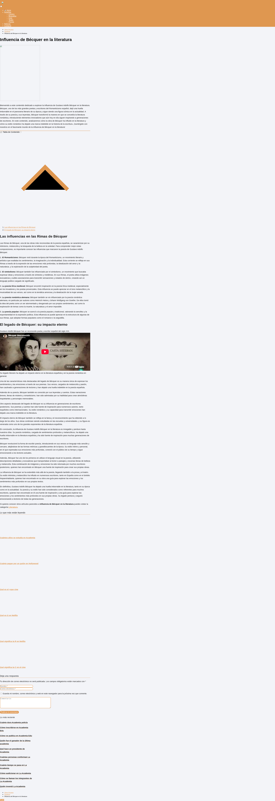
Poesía (11, 22)
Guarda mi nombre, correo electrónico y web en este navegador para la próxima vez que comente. (45, 694)
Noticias (7, 24)
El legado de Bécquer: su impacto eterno (19, 230)
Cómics (11, 14)
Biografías (12, 16)
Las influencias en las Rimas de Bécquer (19, 227)
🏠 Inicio (7, 10)
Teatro (11, 20)
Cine (10, 18)
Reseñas (7, 12)
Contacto (7, 26)
